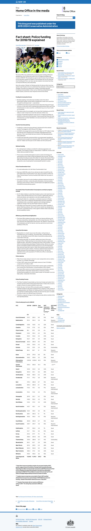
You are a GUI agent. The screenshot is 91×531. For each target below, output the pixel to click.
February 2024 (61, 167)
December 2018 (61, 256)
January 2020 (61, 235)
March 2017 (60, 288)
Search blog (61, 15)
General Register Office (63, 105)
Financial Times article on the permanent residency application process (66, 134)
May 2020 (60, 228)
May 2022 (60, 193)
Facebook (30, 509)
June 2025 (60, 157)
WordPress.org (61, 321)
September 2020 (61, 222)
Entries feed (60, 318)
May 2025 (60, 159)
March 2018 (60, 270)
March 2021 (60, 214)
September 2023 (61, 173)
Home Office (26, 15)
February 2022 (61, 198)
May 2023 (60, 180)
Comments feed (61, 320)
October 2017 (61, 278)
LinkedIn (36, 509)
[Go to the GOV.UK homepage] (21, 2)
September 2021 (61, 206)
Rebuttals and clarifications (64, 307)
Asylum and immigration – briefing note (66, 78)
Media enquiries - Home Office (64, 96)
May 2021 (60, 210)
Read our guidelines (61, 328)
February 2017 (61, 289)
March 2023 (60, 183)
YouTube (60, 66)
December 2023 (61, 170)
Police (35, 496)
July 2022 (60, 190)
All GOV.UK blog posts (31, 519)
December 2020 (61, 217)
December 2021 (61, 201)
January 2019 (61, 254)
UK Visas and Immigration (63, 97)
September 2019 (61, 241)
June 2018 (60, 265)
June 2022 (60, 191)
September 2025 (61, 156)
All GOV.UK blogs (20, 519)
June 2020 (60, 227)
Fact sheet (37, 45)
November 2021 (61, 202)
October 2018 (61, 259)
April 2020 (60, 230)
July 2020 (60, 225)
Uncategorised (61, 310)
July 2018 (60, 264)
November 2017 (61, 276)
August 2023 (61, 175)
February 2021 (61, 215)
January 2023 (61, 185)
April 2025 (60, 161)
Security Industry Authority (63, 104)
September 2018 (61, 260)
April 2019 (60, 249)
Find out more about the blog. (63, 46)
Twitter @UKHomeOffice (63, 59)
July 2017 (60, 283)
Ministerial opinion (62, 300)
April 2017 (60, 286)
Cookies (31, 521)
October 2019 (61, 239)
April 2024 (60, 164)
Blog (17, 8)
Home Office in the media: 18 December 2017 (26, 501)
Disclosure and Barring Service (64, 102)
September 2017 (61, 280)
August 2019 (60, 243)
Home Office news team (21, 45)
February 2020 (61, 233)
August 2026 (61, 154)
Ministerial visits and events (64, 302)
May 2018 (60, 267)
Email (41, 509)
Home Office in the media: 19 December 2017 (44, 501)
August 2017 (60, 281)
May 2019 (60, 248)
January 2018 (61, 273)
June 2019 (60, 246)
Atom (68, 53)
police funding (40, 496)
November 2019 (61, 238)
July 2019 (60, 244)
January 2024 (61, 169)
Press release (60, 304)
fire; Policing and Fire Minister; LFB (25, 496)
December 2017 (61, 275)
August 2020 (61, 223)
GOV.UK (40, 519)
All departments (47, 519)
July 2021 (60, 207)
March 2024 (60, 165)
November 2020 (61, 219)
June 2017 (60, 285)
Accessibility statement (22, 521)
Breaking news (61, 296)
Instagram (60, 61)
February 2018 (61, 272)
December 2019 (61, 236)
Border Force (61, 99)
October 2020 (61, 220)
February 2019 (61, 252)
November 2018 (61, 257)
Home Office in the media (32, 10)
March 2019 (60, 251)
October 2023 (61, 172)
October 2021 (61, 204)
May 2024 (60, 162)
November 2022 (61, 186)
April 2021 (60, 212)
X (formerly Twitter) (21, 509)
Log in (59, 316)
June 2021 (60, 209)
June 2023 (60, 178)
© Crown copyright (70, 527)
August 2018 (60, 262)
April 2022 (60, 194)
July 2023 (60, 177)
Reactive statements (62, 305)
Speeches (60, 308)
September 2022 (61, 188)
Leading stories (61, 299)
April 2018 (60, 268)
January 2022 (61, 199)
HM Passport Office (62, 101)
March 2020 (60, 231)
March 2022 (60, 196)
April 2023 (60, 182)
